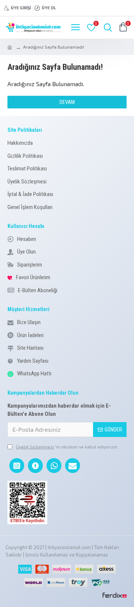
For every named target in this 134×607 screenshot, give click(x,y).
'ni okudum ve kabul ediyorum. (67, 446)
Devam (67, 102)
